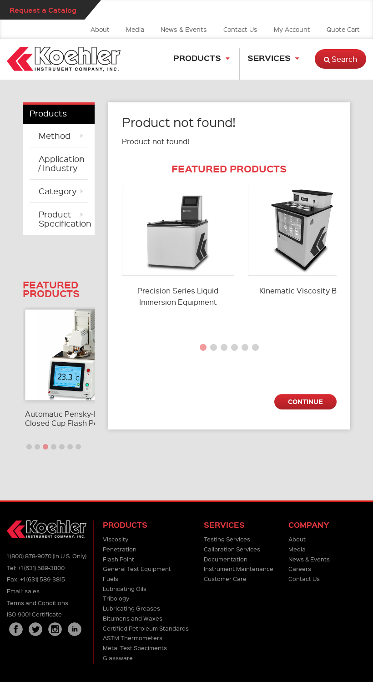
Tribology (116, 598)
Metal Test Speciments (135, 648)
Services (269, 57)
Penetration (119, 549)
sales (32, 591)
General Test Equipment (137, 568)
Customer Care (225, 578)
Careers (299, 568)
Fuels (110, 578)
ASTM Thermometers (132, 638)
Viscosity (115, 539)
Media (135, 29)
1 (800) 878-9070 (29, 556)
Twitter (35, 629)
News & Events (184, 29)
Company (308, 525)
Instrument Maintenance (238, 568)
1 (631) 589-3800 (41, 567)
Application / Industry (62, 163)
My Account (292, 29)
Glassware (118, 658)
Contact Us (240, 29)
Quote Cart (343, 29)
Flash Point (118, 559)
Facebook (16, 629)
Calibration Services (232, 549)
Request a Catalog (43, 10)
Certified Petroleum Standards (146, 628)
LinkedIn (74, 629)
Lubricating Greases (131, 608)
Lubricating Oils (124, 588)
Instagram (55, 629)
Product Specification (63, 218)
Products (197, 57)
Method (55, 135)
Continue (305, 401)
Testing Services (227, 539)
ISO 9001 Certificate (34, 614)
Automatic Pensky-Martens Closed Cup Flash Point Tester (79, 418)
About (100, 29)
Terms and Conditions (37, 602)
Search (343, 59)
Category (58, 191)
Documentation (225, 559)
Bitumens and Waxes (132, 618)
